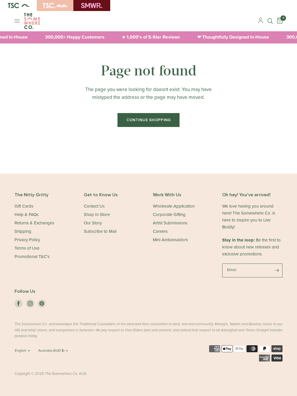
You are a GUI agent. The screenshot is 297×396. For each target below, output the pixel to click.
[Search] (270, 21)
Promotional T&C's (32, 257)
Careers (160, 231)
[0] (278, 21)
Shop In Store (97, 214)
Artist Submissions (170, 223)
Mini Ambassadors (170, 240)
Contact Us (94, 206)
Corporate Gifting (169, 214)
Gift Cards (24, 206)
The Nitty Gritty (31, 194)
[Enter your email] (276, 270)
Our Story (93, 223)
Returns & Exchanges (34, 223)
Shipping (23, 231)
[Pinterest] (42, 303)
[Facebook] (19, 303)
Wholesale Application (174, 206)
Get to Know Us (101, 194)
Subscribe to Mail (100, 231)
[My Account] (260, 21)
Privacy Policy (27, 240)
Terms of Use (27, 248)
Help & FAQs (27, 214)
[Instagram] (30, 303)
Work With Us (167, 194)
